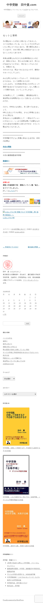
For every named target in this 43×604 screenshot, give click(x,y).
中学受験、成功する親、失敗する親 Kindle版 (18, 546)
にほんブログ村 (9, 218)
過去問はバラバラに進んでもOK (14, 361)
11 (9, 303)
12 (14, 303)
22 (30, 306)
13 (20, 303)
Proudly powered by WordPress (13, 600)
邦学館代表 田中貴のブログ (17, 583)
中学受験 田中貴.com (21, 5)
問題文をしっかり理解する (12, 358)
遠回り (5, 341)
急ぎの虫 (6, 355)
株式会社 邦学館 (13, 586)
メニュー (21, 16)
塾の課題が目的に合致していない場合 (16, 349)
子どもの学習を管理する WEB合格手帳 (21, 574)
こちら (12, 191)
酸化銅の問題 (34, 247)
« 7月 (4, 314)
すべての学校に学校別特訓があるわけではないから (21, 352)
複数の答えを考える (10, 347)
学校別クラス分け (10, 247)
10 (4, 303)
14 (25, 303)
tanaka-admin (19, 232)
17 (4, 306)
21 (25, 306)
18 (9, 306)
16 (35, 303)
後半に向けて (7, 344)
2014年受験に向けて (18, 229)
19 (14, 306)
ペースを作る (7, 338)
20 (20, 306)
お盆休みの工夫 (8, 364)
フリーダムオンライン (31, 280)
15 (30, 303)
